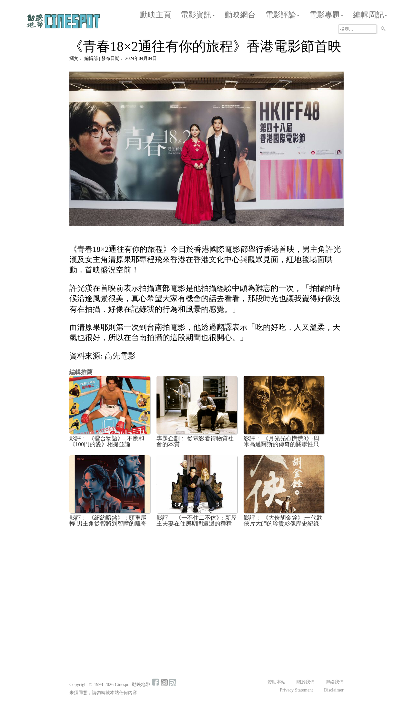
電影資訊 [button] (196, 15)
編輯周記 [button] (368, 15)
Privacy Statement (296, 690)
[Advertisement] (206, 580)
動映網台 (240, 15)
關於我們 (306, 682)
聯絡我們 (335, 682)
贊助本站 (276, 682)
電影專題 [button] (324, 15)
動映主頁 (155, 15)
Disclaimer (334, 690)
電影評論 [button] (280, 15)
